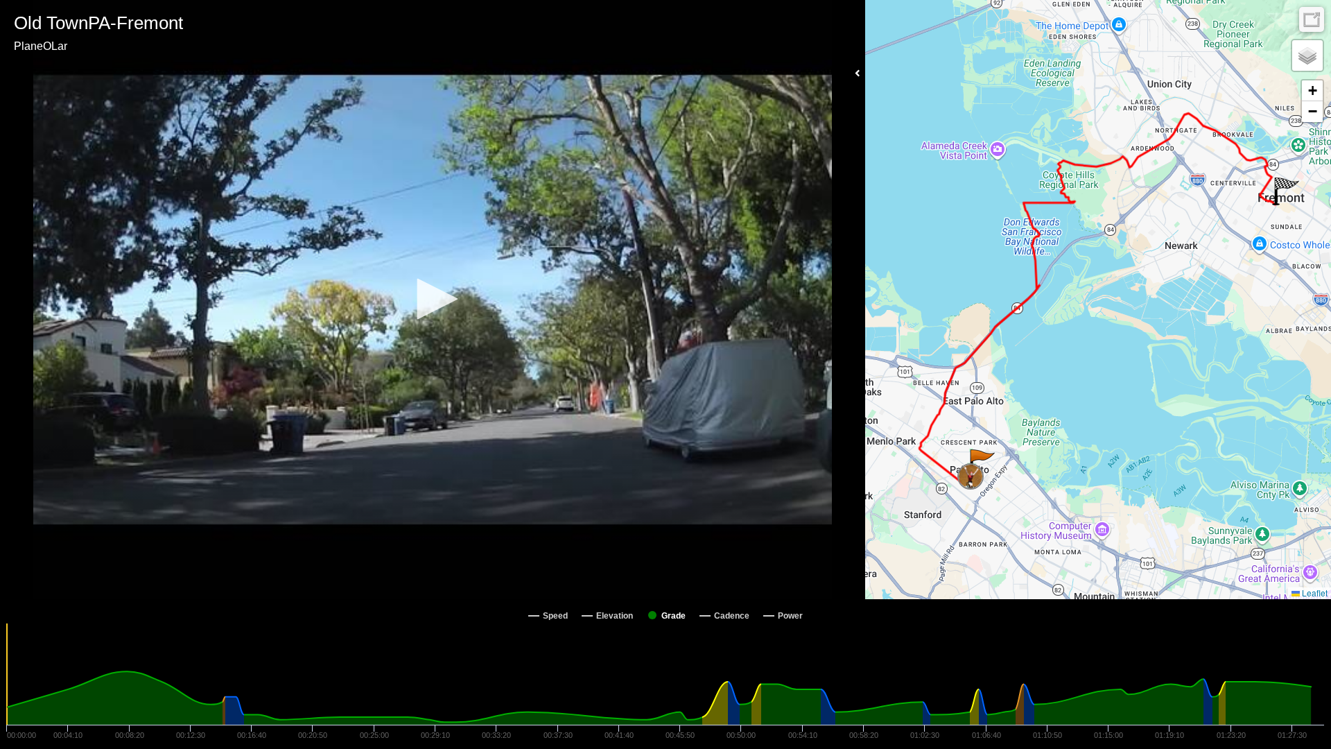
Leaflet (1314, 593)
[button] (432, 298)
